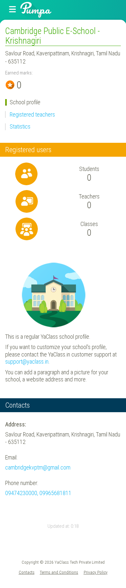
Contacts (27, 572)
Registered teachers (32, 114)
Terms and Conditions (59, 572)
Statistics (20, 126)
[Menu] (12, 9)
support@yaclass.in (26, 361)
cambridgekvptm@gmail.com (37, 467)
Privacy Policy (96, 572)
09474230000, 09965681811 (38, 493)
